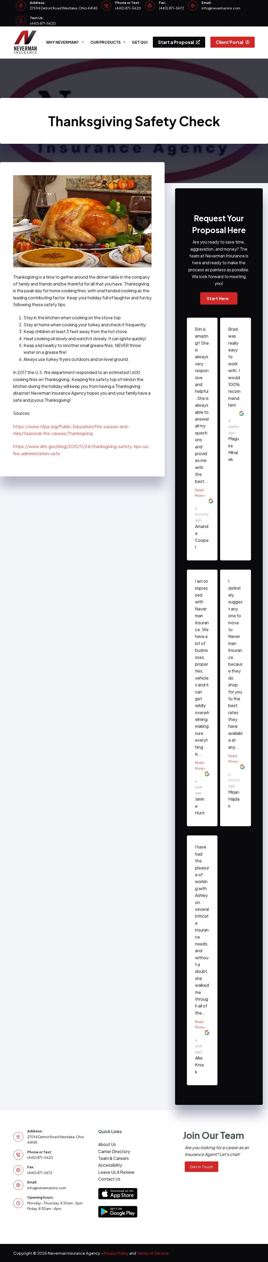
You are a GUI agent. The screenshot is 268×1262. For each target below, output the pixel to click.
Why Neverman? (62, 42)
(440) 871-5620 (128, 8)
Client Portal (229, 42)
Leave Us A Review (116, 1172)
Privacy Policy (116, 1252)
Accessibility (110, 1165)
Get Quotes (144, 42)
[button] (218, 298)
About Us (107, 1144)
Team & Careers (113, 1158)
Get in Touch (201, 1166)
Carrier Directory (114, 1151)
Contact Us (109, 1179)
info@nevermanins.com (221, 8)
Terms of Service (153, 1252)
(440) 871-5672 (171, 8)
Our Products (105, 42)
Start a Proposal (176, 42)
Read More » (200, 493)
